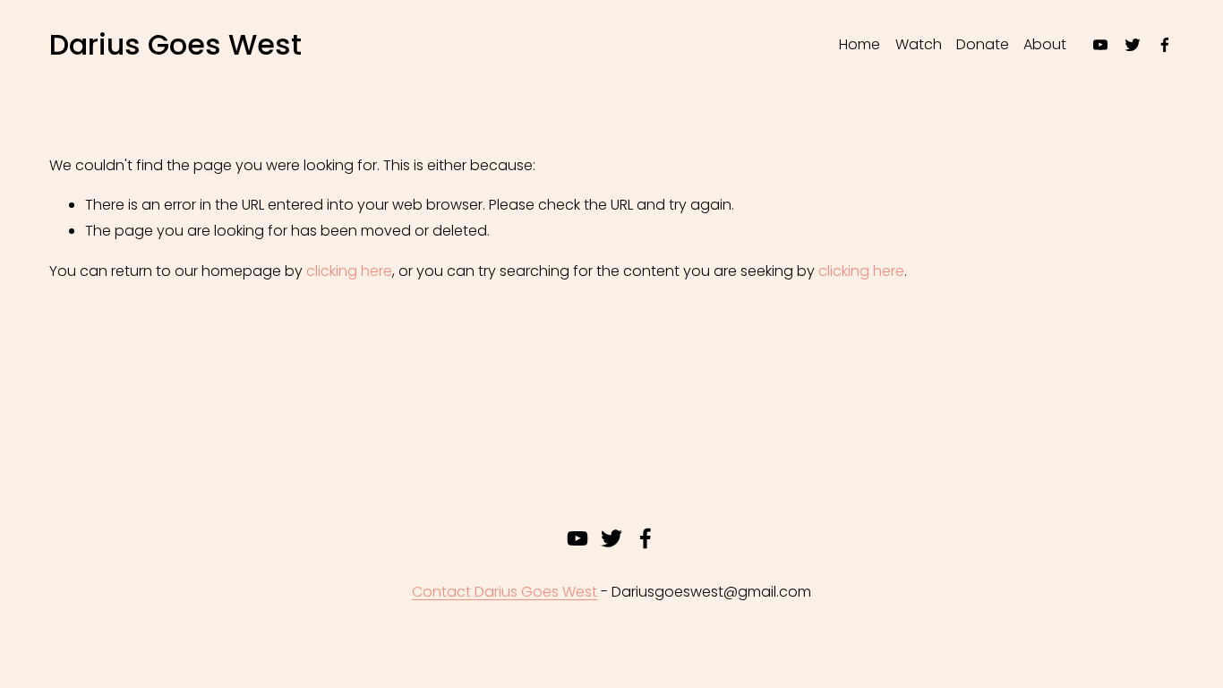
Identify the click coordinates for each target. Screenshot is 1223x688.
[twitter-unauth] (1133, 45)
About (1044, 44)
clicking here (349, 271)
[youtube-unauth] (1100, 45)
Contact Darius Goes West (504, 591)
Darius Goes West (175, 44)
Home (859, 44)
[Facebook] (1165, 45)
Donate (982, 44)
